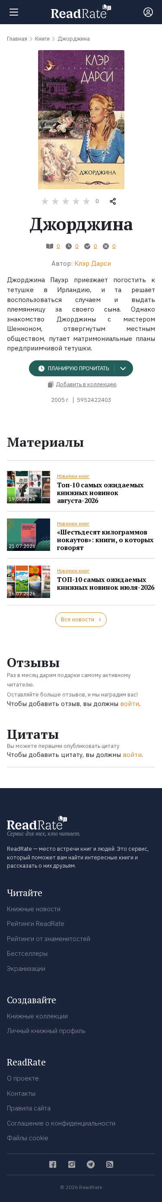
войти (129, 704)
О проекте (23, 1078)
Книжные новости (33, 909)
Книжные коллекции (37, 1016)
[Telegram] (91, 1164)
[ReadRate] (81, 11)
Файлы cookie (27, 1138)
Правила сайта (29, 1108)
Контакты (21, 1093)
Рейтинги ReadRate (35, 923)
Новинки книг (73, 476)
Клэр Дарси (92, 263)
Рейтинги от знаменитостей (48, 939)
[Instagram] (72, 1164)
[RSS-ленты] (110, 1164)
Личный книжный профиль (46, 1031)
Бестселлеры (27, 953)
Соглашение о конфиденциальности (61, 1123)
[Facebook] (53, 1164)
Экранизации (26, 968)
